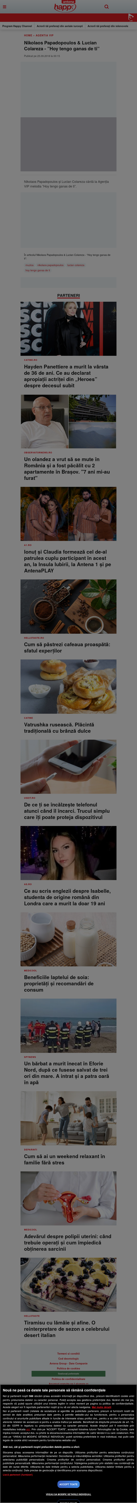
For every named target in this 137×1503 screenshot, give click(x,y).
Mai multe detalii (101, 1407)
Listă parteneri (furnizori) (18, 1474)
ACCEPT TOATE (68, 1484)
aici (28, 1429)
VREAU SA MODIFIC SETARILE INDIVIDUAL (68, 1494)
